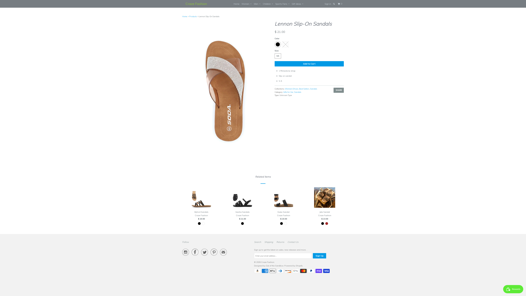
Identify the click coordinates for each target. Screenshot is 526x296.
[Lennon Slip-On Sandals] (227, 85)
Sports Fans (281, 3)
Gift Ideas (297, 3)
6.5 (278, 56)
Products (193, 16)
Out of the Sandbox (274, 265)
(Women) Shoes (291, 89)
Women (245, 3)
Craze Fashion (196, 4)
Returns (280, 242)
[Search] (334, 3)
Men (256, 3)
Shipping (268, 242)
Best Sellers (304, 89)
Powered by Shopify (293, 265)
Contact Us (293, 242)
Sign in (328, 3)
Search (257, 242)
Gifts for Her (288, 92)
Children (267, 3)
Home (236, 3)
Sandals (313, 89)
